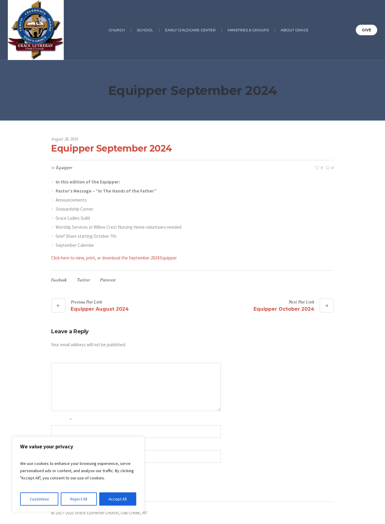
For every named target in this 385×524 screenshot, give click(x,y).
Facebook (59, 280)
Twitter (83, 280)
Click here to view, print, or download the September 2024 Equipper (114, 258)
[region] (78, 474)
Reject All (78, 499)
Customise (39, 499)
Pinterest (108, 280)
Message (57, 357)
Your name (61, 420)
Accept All (118, 499)
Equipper (64, 168)
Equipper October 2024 (284, 309)
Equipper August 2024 (100, 309)
